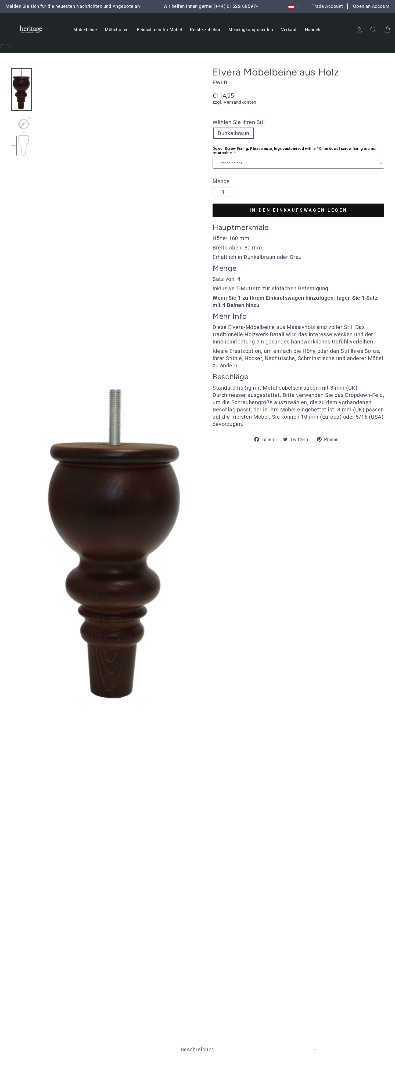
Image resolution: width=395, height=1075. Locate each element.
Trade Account (327, 6)
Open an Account (371, 6)
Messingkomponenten (250, 29)
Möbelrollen (117, 29)
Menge (221, 181)
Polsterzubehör (205, 29)
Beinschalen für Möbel (159, 29)
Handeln (313, 29)
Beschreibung (198, 1049)
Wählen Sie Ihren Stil (239, 122)
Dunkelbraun (233, 133)
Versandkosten (240, 102)
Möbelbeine (85, 29)
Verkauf (289, 29)
